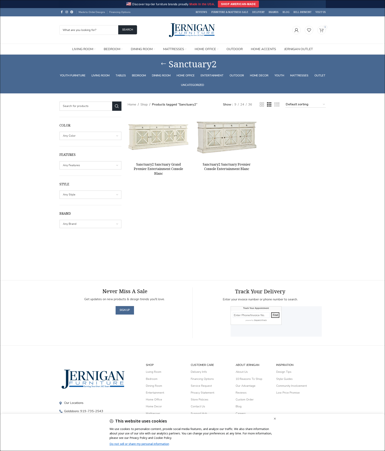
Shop (144, 104)
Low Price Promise (288, 393)
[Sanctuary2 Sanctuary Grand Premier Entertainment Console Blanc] (159, 137)
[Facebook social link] (61, 12)
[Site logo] (192, 29)
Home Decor (154, 406)
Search (127, 30)
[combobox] (90, 136)
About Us (242, 372)
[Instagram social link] (66, 12)
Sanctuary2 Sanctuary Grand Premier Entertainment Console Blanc (158, 169)
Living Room (153, 372)
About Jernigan (247, 365)
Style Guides (284, 379)
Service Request (201, 386)
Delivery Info (199, 372)
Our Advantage (245, 386)
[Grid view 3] (269, 105)
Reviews (241, 393)
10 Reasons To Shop (249, 379)
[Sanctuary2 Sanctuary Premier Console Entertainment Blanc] (227, 137)
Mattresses (153, 413)
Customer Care (202, 365)
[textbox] (90, 136)
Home (132, 104)
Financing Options (120, 12)
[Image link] (94, 379)
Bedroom (151, 379)
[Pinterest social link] (71, 12)
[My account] (296, 30)
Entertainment (155, 393)
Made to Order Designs (92, 12)
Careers (241, 413)
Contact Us (198, 406)
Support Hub (199, 413)
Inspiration (284, 365)
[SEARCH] (116, 106)
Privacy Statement (202, 393)
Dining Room (154, 386)
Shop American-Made (238, 4)
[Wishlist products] (309, 30)
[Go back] (163, 64)
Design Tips (283, 372)
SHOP (150, 365)
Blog (239, 406)
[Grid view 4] (276, 105)
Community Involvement (291, 386)
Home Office (154, 399)
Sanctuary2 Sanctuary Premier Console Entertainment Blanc (227, 166)
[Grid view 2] (262, 105)
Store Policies (199, 399)
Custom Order (245, 399)
